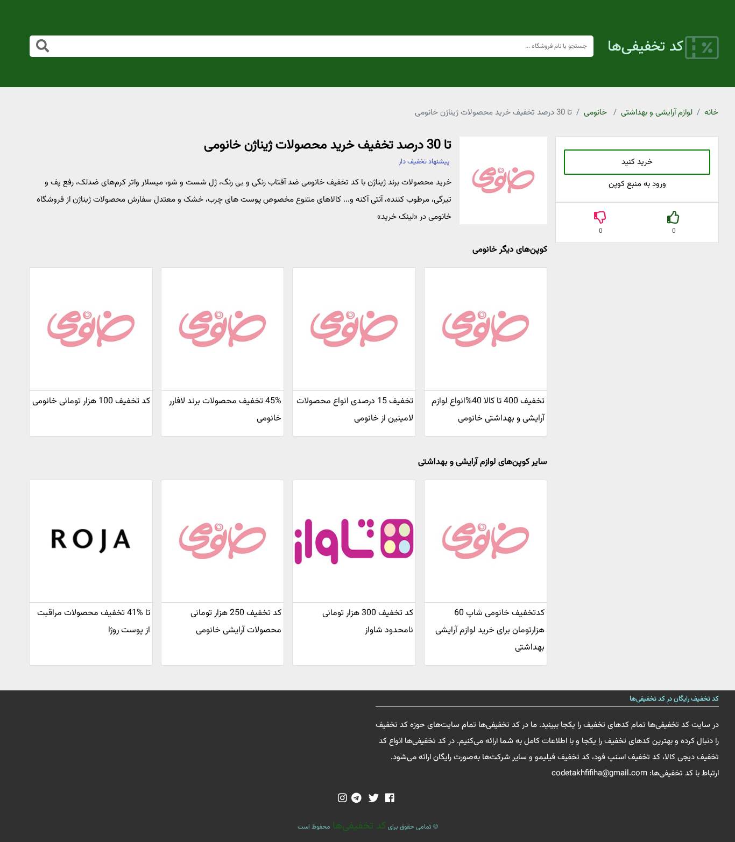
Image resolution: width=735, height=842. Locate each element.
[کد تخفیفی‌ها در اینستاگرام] (342, 799)
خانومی (595, 112)
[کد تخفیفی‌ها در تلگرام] (356, 799)
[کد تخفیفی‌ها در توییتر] (374, 799)
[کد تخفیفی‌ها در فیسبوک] (389, 799)
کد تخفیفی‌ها (358, 826)
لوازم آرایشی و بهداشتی (656, 112)
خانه (711, 112)
